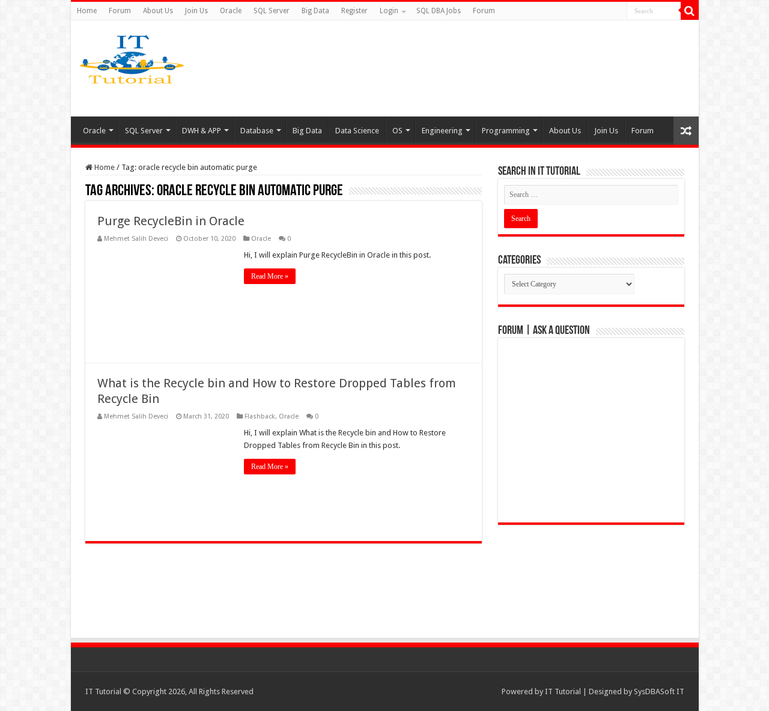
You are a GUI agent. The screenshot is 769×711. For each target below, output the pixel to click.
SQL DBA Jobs (438, 11)
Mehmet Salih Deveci (136, 239)
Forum (120, 11)
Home (87, 11)
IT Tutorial (563, 691)
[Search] (690, 11)
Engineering (442, 130)
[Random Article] (686, 130)
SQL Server (272, 11)
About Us (158, 11)
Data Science (357, 130)
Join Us (196, 11)
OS (397, 130)
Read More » (269, 276)
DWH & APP (201, 130)
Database (256, 130)
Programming (506, 130)
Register (354, 11)
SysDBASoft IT (659, 691)
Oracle (231, 11)
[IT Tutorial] (132, 57)
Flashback (260, 416)
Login (389, 11)
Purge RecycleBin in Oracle (171, 221)
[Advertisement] (479, 68)
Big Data (315, 11)
